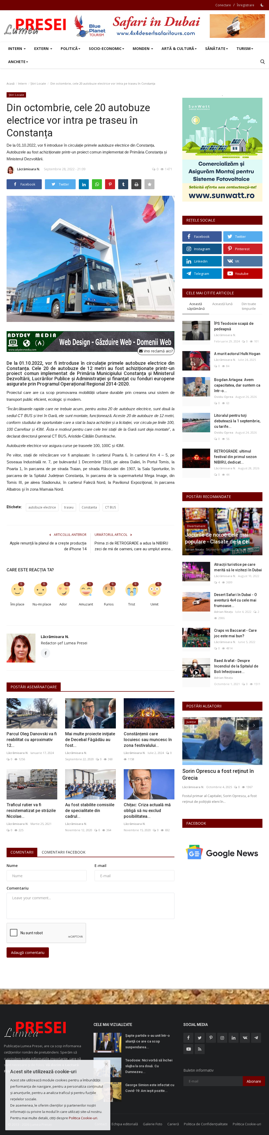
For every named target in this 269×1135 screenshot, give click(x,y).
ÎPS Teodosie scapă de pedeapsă (234, 326)
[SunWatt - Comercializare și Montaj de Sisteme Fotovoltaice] (222, 150)
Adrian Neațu (194, 549)
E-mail (100, 865)
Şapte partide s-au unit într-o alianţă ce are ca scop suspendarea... (147, 1041)
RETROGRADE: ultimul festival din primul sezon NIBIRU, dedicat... (235, 456)
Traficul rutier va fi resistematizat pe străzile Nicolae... (31, 810)
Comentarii (22, 852)
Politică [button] (69, 48)
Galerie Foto (152, 1124)
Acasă (10, 83)
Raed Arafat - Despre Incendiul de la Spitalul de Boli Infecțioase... (236, 666)
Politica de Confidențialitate (206, 1124)
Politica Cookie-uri (247, 1124)
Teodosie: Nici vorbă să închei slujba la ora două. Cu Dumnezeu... (148, 1066)
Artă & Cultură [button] (178, 48)
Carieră (173, 1124)
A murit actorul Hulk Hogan (237, 354)
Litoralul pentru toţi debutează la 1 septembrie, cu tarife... (237, 421)
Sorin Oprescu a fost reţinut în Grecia (218, 774)
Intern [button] (15, 48)
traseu (69, 507)
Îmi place (17, 604)
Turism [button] (243, 48)
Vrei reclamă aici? (158, 350)
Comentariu (18, 888)
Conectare (223, 5)
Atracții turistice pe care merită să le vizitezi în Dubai (238, 567)
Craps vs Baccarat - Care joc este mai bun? (235, 633)
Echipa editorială (125, 1124)
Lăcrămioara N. (28, 169)
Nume (12, 865)
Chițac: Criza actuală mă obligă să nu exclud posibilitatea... (147, 810)
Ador (63, 604)
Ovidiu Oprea (223, 397)
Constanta (89, 507)
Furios (109, 604)
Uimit (154, 604)
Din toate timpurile (249, 306)
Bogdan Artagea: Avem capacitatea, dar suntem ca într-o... (237, 385)
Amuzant (86, 604)
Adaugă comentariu (27, 952)
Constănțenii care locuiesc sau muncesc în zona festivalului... (148, 739)
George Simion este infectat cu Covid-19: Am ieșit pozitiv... (149, 1088)
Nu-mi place (42, 604)
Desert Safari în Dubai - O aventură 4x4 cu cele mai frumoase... (235, 600)
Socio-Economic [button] (105, 48)
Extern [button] (42, 48)
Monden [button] (142, 48)
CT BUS (110, 507)
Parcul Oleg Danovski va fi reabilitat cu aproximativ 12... (32, 739)
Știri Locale (38, 83)
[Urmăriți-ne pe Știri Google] (222, 851)
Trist (131, 604)
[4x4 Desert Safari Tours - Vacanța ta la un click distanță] (169, 26)
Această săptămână (196, 306)
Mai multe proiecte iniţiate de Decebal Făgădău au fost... (90, 739)
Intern (22, 83)
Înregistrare (245, 5)
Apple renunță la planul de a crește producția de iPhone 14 (48, 546)
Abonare (254, 1081)
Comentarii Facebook (63, 852)
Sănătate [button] (215, 48)
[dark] (262, 5)
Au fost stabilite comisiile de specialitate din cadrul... (89, 810)
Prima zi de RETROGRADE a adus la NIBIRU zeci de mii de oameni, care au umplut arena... (134, 546)
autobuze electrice (42, 507)
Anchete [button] (16, 61)
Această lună (222, 303)
